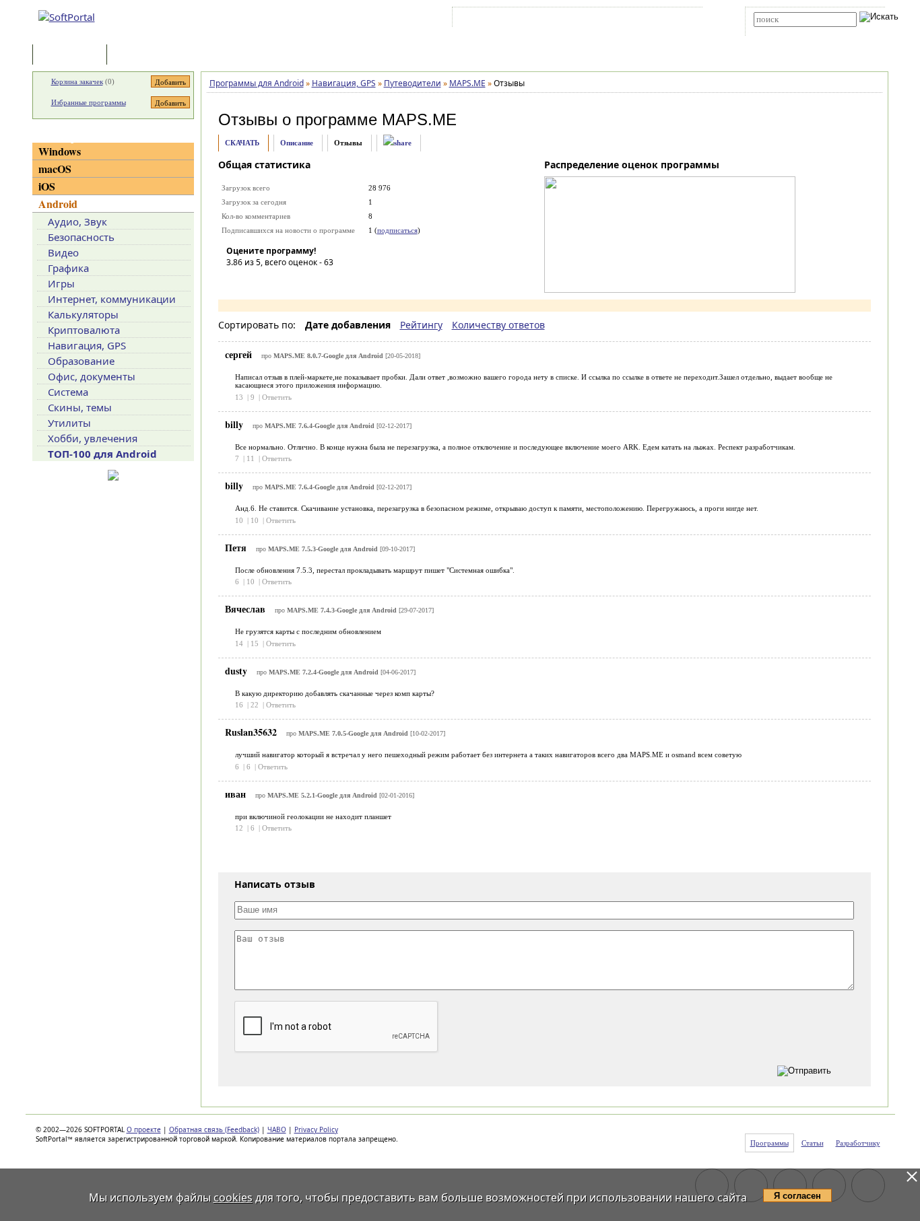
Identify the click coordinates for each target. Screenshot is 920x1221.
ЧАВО (276, 1129)
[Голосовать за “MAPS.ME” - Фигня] (236, 281)
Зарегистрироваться (572, 19)
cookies (233, 1197)
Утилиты (69, 422)
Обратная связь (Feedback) (214, 1129)
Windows (59, 151)
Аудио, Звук (77, 221)
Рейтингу (421, 324)
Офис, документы (91, 376)
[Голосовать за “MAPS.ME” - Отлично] (317, 281)
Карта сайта (641, 19)
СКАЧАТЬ (242, 143)
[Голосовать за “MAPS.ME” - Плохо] (257, 281)
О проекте (144, 1129)
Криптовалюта (84, 330)
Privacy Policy (316, 1129)
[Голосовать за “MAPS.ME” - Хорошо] (297, 281)
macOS (54, 168)
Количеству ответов (498, 324)
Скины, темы (80, 407)
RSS (682, 19)
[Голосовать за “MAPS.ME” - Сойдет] (277, 281)
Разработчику (858, 1143)
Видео (63, 252)
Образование (81, 361)
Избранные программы (88, 102)
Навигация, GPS (87, 345)
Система (68, 391)
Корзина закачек (77, 81)
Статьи (139, 55)
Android (57, 203)
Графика (68, 268)
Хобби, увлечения (92, 438)
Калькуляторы (83, 314)
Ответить (277, 397)
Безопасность (81, 237)
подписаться (397, 230)
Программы (72, 55)
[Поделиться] (397, 143)
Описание (296, 143)
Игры (61, 283)
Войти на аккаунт (496, 19)
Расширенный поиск (791, 31)
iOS (46, 186)
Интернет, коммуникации (112, 299)
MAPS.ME (419, 119)
